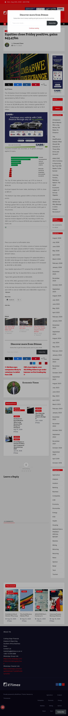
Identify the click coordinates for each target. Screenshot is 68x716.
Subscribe (52, 23)
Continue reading (34, 28)
